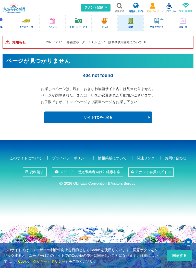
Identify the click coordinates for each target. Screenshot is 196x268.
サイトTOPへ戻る (98, 117)
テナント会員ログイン (153, 172)
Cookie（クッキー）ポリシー (41, 261)
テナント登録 (94, 7)
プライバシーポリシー (70, 158)
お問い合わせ (175, 158)
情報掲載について (112, 158)
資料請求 (37, 172)
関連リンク (146, 158)
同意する (179, 255)
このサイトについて (26, 158)
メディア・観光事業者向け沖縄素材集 (90, 172)
